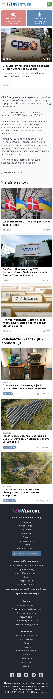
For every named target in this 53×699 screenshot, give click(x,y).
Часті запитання (26, 541)
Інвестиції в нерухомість (26, 624)
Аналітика (26, 631)
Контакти (26, 545)
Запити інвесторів (26, 584)
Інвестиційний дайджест (26, 635)
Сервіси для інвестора (26, 594)
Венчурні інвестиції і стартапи (26, 609)
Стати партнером (26, 526)
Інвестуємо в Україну (26, 651)
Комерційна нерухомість (26, 573)
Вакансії (26, 537)
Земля (26, 577)
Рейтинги (26, 654)
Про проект (26, 522)
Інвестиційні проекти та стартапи (26, 565)
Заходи (26, 666)
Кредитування (26, 617)
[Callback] (49, 4)
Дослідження (26, 639)
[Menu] (3, 4)
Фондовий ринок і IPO (26, 620)
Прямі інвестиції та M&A (26, 605)
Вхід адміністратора (26, 548)
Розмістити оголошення (28, 553)
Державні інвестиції (26, 613)
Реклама (26, 529)
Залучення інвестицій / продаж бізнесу (26, 589)
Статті (26, 643)
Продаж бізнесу (27, 569)
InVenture (26, 517)
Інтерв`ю (26, 647)
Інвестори (27, 662)
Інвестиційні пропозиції (26, 561)
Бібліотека (26, 658)
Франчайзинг (26, 581)
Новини (26, 601)
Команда (26, 533)
